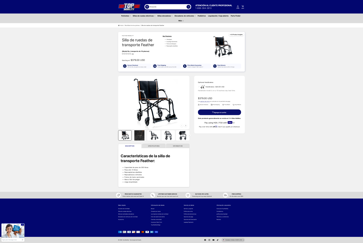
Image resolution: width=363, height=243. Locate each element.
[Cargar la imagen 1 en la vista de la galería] (125, 135)
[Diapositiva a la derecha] (185, 125)
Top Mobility (126, 240)
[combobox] (168, 6)
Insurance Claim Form (156, 222)
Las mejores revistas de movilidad (159, 214)
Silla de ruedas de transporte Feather (152, 25)
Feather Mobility (128, 35)
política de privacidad (222, 214)
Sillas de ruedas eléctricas (143, 16)
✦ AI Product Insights (236, 34)
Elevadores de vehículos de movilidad (128, 216)
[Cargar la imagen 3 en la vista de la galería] (154, 135)
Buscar (152, 208)
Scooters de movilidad (124, 208)
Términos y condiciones (223, 216)
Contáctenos (220, 211)
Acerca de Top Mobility (222, 208)
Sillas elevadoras (164, 16)
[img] (126, 54)
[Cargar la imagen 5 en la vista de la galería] (182, 135)
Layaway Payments (188, 222)
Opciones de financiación (190, 219)
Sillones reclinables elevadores (126, 214)
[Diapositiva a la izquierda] (181, 125)
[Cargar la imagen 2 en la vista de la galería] (139, 135)
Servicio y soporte (188, 208)
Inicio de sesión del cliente (158, 216)
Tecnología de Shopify (135, 240)
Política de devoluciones (190, 214)
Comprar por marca (156, 211)
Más (180, 21)
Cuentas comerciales (156, 219)
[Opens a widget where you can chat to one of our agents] (13, 232)
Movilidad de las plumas (132, 25)
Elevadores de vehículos (184, 16)
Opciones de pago (188, 216)
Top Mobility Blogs (155, 225)
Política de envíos (188, 211)
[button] (125, 16)
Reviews (219, 219)
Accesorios (121, 219)
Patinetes (125, 16)
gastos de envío (205, 101)
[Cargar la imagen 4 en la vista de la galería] (168, 135)
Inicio (121, 25)
